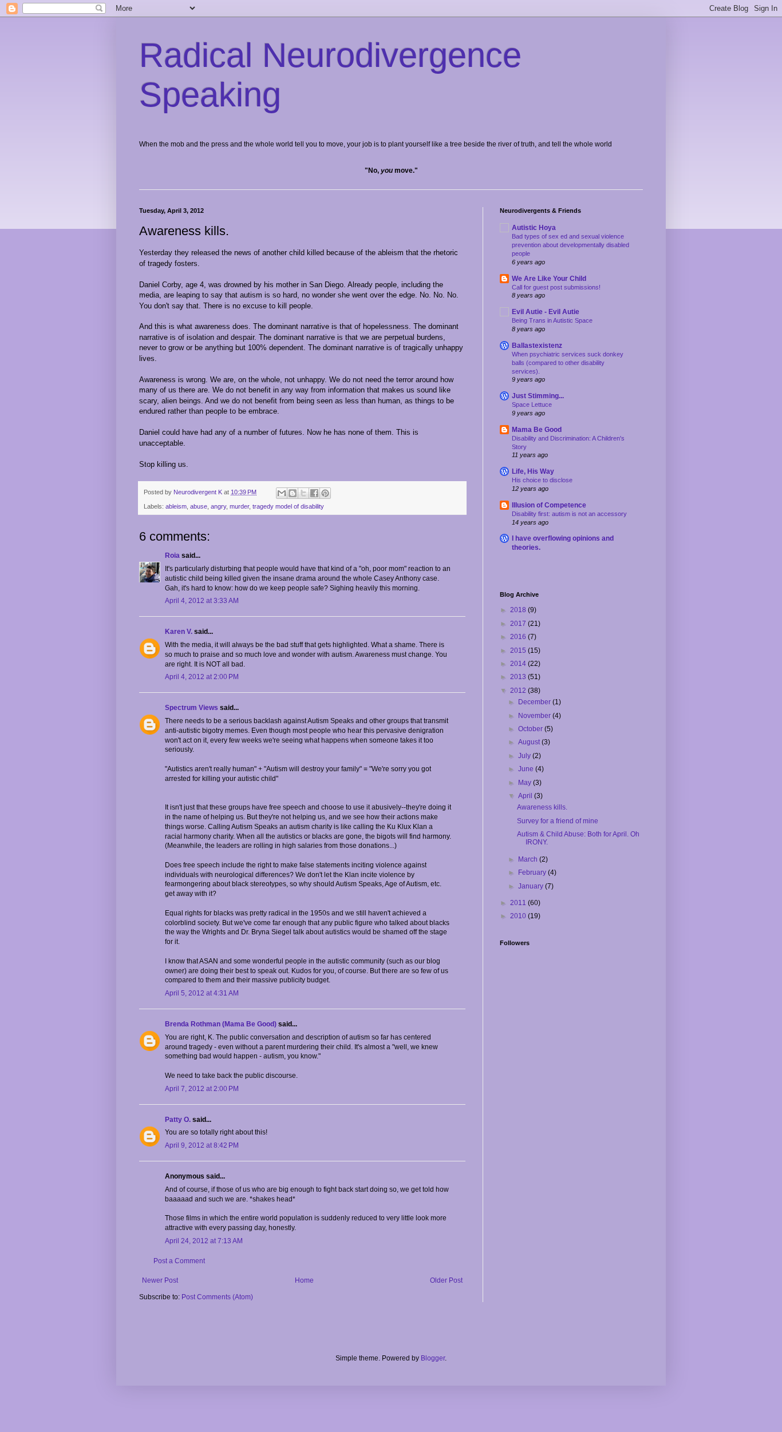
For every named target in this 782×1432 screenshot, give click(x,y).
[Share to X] (303, 493)
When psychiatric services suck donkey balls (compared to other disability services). (567, 363)
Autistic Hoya (534, 228)
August (530, 742)
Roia (172, 556)
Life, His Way (533, 471)
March (528, 859)
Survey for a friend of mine (557, 821)
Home (304, 1280)
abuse (198, 506)
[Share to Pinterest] (325, 493)
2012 (519, 691)
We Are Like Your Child (549, 279)
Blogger (433, 1358)
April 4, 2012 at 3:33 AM (202, 601)
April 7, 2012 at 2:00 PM (202, 1089)
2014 (519, 664)
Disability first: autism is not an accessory (569, 513)
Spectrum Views (191, 708)
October (531, 729)
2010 (519, 916)
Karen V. (178, 632)
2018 (519, 610)
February (533, 872)
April (526, 796)
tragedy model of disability (288, 506)
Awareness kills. (542, 807)
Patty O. (178, 1120)
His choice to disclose (542, 480)
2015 (519, 650)
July (525, 756)
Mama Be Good (537, 430)
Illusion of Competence (549, 505)
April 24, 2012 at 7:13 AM (204, 1241)
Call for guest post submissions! (556, 287)
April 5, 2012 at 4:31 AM (202, 993)
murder (239, 506)
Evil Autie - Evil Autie (545, 312)
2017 (519, 624)
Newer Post (160, 1280)
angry (218, 506)
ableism (176, 506)
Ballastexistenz (537, 346)
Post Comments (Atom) (217, 1297)
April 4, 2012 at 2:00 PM (202, 677)
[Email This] (281, 493)
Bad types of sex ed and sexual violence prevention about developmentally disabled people (570, 245)
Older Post (446, 1280)
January (531, 886)
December (535, 702)
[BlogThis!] (292, 493)
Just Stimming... (538, 396)
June (526, 769)
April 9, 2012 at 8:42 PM (202, 1145)
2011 (519, 903)
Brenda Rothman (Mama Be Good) (221, 1024)
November (535, 716)
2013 (519, 677)
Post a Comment (179, 1261)
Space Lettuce (532, 404)
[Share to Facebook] (314, 493)
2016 (519, 637)
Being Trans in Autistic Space (552, 320)
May (525, 783)
